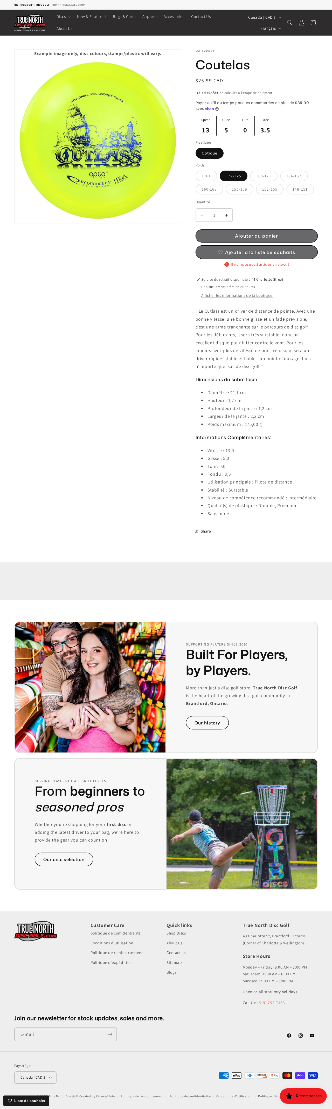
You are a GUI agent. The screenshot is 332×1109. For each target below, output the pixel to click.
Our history (207, 723)
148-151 (303, 190)
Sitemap (174, 962)
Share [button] (206, 531)
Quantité (203, 201)
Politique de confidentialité (190, 1096)
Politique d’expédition (275, 1096)
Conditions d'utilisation (112, 942)
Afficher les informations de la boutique (237, 295)
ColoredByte (105, 1096)
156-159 (242, 190)
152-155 (273, 190)
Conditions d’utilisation (234, 1096)
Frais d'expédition (210, 93)
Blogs (171, 972)
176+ (209, 177)
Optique (210, 153)
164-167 (297, 177)
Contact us (176, 952)
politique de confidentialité (116, 933)
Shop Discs (176, 933)
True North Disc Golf (63, 1096)
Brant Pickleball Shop (68, 4)
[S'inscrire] (110, 1034)
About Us (174, 942)
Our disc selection (64, 859)
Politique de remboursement (117, 952)
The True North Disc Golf (31, 4)
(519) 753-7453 (271, 1002)
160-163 (212, 190)
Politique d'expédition (111, 962)
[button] (63, 17)
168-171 (267, 177)
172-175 (233, 175)
